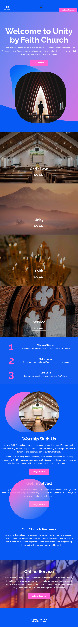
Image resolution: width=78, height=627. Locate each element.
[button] (41, 6)
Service (39, 322)
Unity (39, 220)
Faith (39, 271)
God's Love (39, 169)
